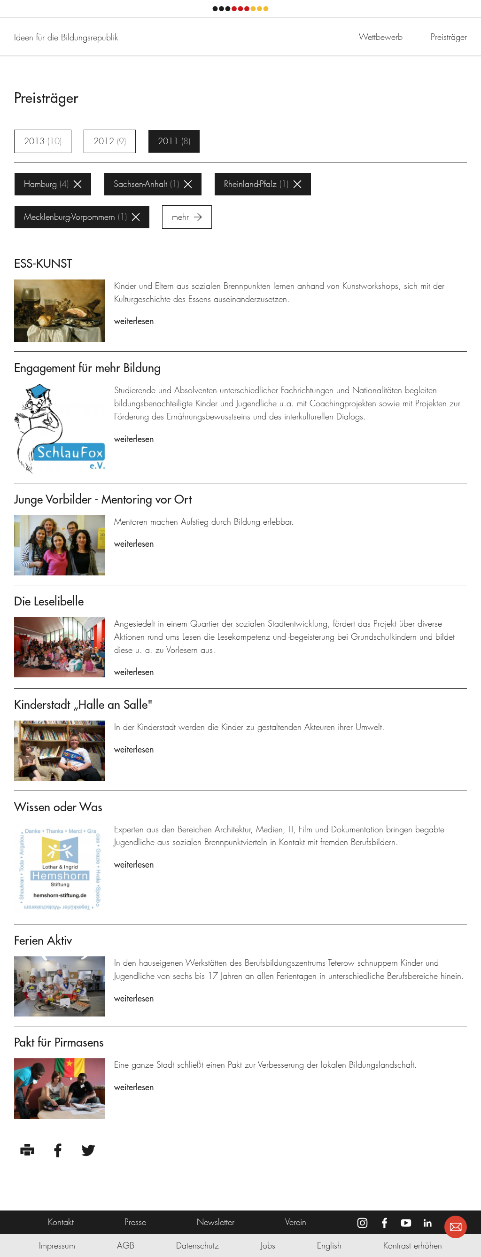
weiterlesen (134, 321)
